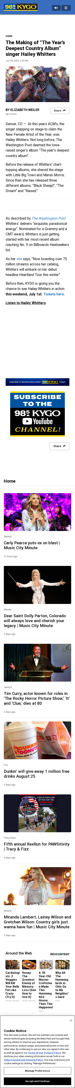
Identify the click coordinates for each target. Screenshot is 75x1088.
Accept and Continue (37, 1081)
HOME (9, 36)
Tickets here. (54, 294)
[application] (37, 84)
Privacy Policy (52, 1052)
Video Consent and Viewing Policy (23, 1060)
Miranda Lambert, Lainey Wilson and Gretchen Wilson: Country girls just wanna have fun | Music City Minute (37, 922)
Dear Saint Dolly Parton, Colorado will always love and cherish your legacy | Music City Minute (35, 620)
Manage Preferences (37, 1070)
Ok (71, 1020)
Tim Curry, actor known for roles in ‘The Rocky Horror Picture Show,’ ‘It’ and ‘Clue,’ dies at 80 (37, 698)
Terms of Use (35, 1052)
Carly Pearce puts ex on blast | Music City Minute (32, 545)
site (19, 259)
